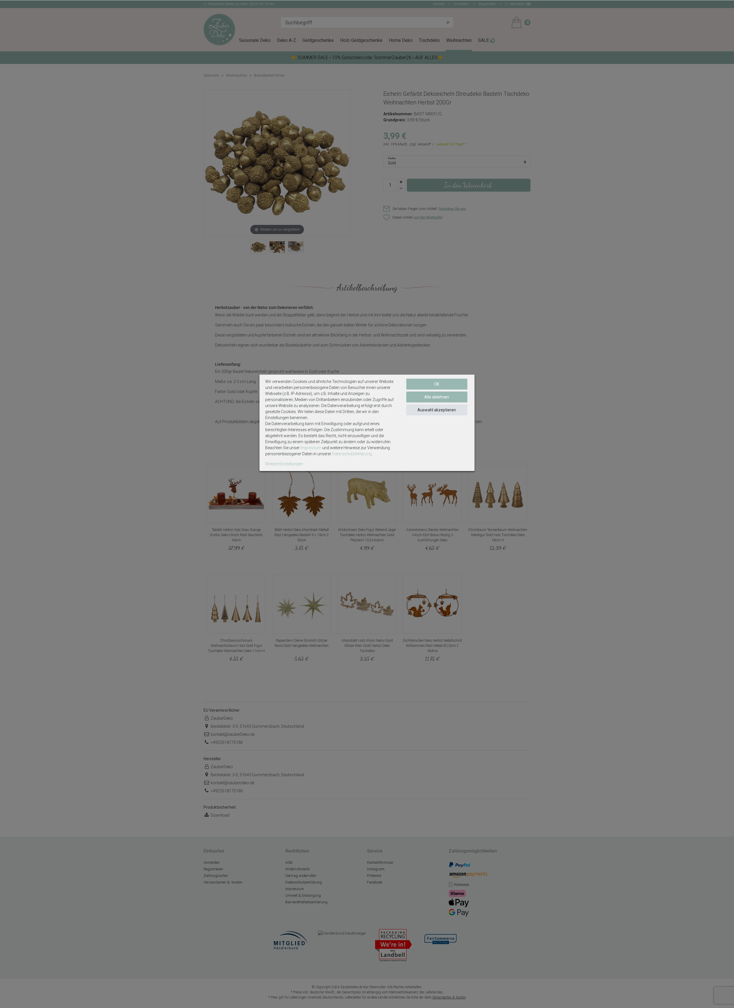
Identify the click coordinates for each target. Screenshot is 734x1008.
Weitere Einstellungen (284, 464)
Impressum (310, 447)
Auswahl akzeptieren (436, 410)
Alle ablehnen (436, 397)
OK (436, 384)
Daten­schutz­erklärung (352, 454)
